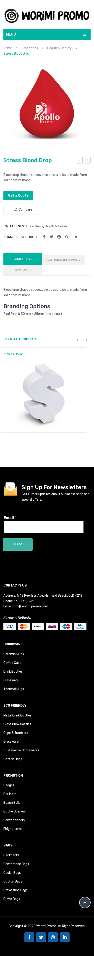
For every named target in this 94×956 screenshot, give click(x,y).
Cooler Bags (12, 873)
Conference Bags (16, 864)
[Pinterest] (59, 237)
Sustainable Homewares (21, 750)
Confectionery (14, 820)
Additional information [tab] (64, 259)
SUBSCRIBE (18, 544)
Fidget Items (12, 829)
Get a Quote (18, 195)
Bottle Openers (14, 811)
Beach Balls (11, 803)
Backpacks (11, 855)
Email (10, 518)
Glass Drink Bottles (17, 724)
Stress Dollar (13, 354)
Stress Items (34, 226)
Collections (29, 48)
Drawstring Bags (15, 890)
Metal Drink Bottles (17, 715)
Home (7, 48)
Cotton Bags (12, 759)
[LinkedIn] (75, 237)
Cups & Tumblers (15, 733)
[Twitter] (51, 237)
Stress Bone (79, 161)
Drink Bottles (13, 672)
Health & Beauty (59, 48)
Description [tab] (22, 258)
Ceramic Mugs (13, 654)
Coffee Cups (12, 663)
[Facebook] (44, 237)
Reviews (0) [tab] (22, 270)
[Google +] (67, 237)
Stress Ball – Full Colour (87, 161)
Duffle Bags (11, 899)
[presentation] (79, 339)
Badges (8, 785)
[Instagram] (53, 937)
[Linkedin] (65, 937)
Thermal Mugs (13, 689)
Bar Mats (9, 794)
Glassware (11, 680)
